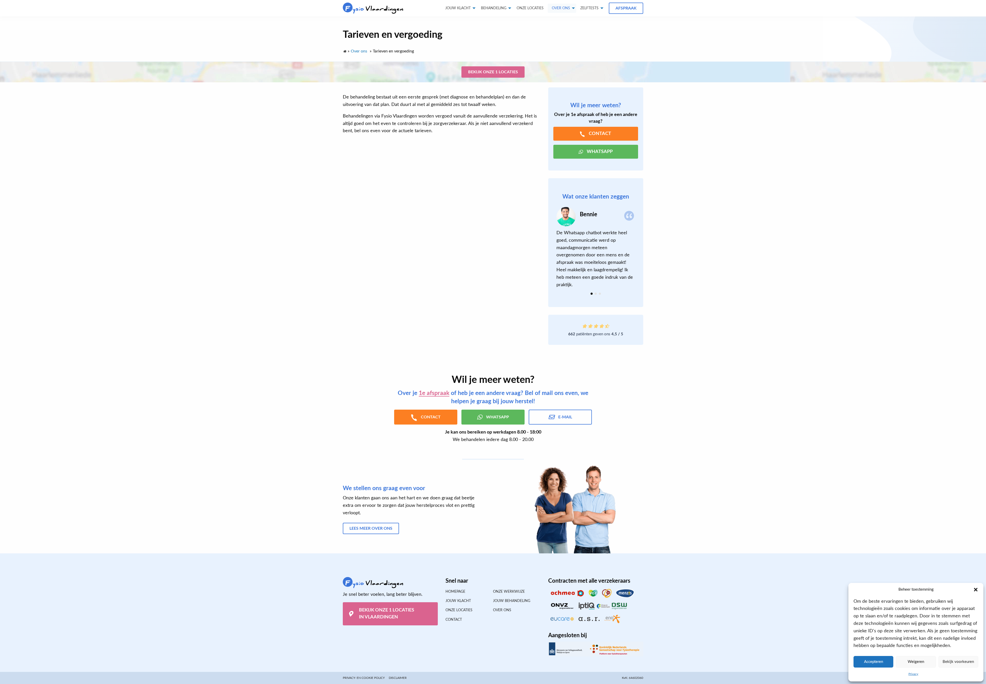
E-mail (565, 417)
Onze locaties (530, 8)
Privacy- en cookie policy (364, 677)
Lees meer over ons (370, 528)
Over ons (561, 8)
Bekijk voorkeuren (958, 662)
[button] (975, 589)
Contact (453, 620)
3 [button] (600, 294)
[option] (595, 248)
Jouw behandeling (511, 601)
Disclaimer (398, 677)
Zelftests (589, 8)
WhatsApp (600, 151)
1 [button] (592, 294)
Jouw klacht (458, 8)
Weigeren (916, 662)
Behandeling (493, 8)
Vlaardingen (374, 8)
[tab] (592, 294)
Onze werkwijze (509, 591)
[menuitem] (530, 8)
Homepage (455, 591)
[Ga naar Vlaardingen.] (344, 50)
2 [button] (596, 294)
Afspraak (626, 8)
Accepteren (873, 662)
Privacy (913, 674)
